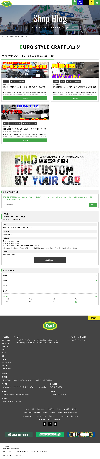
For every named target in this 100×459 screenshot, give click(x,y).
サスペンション (87, 340)
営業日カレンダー (53, 416)
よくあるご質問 (27, 416)
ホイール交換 (26, 340)
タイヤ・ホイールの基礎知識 (77, 337)
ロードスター (64, 197)
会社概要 (66, 409)
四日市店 (5, 394)
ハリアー (49, 197)
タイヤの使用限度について (22, 343)
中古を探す (4, 346)
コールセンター (86, 3)
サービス (16, 337)
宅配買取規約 (57, 419)
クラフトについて (6, 362)
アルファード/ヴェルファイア (38, 197)
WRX (75, 197)
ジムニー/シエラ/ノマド (23, 197)
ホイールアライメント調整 (39, 340)
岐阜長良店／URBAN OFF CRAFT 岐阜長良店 (14, 387)
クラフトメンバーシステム (40, 416)
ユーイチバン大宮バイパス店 (58, 394)
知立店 (37, 380)
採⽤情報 (74, 409)
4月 (76, 302)
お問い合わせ (64, 416)
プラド (53, 197)
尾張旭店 (49, 380)
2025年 (5, 280)
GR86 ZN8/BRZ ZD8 (9, 197)
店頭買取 (37, 412)
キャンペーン (5, 353)
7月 (30, 302)
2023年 (5, 291)
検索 (92, 205)
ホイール (78, 340)
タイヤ (72, 340)
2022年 (5, 296)
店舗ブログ (9, 36)
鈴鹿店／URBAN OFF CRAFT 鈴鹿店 (19, 394)
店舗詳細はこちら (50, 260)
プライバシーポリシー (45, 419)
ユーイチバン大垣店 (41, 387)
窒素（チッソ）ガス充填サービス (39, 343)
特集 (2, 356)
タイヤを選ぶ (5, 337)
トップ (2, 36)
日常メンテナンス (52, 340)
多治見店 (31, 387)
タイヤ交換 (18, 340)
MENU (97, 3)
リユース (3, 359)
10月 (53, 299)
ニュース (3, 350)
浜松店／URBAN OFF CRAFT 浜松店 (12, 401)
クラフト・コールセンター (71, 412)
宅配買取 (45, 412)
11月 (30, 299)
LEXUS (58, 197)
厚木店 (53, 387)
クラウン (71, 197)
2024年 (5, 286)
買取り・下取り (5, 340)
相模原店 (59, 387)
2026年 (5, 275)
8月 (7, 302)
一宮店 (43, 380)
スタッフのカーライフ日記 (85, 197)
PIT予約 (52, 412)
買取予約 (60, 412)
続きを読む (25, 98)
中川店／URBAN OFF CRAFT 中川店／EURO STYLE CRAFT (18, 380)
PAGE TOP (95, 318)
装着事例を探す (74, 3)
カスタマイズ (5, 343)
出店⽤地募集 (74, 416)
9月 (76, 299)
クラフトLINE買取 (28, 412)
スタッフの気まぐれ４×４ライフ (12, 200)
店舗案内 (91, 3)
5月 (53, 302)
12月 (7, 299)
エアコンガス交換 (53, 343)
